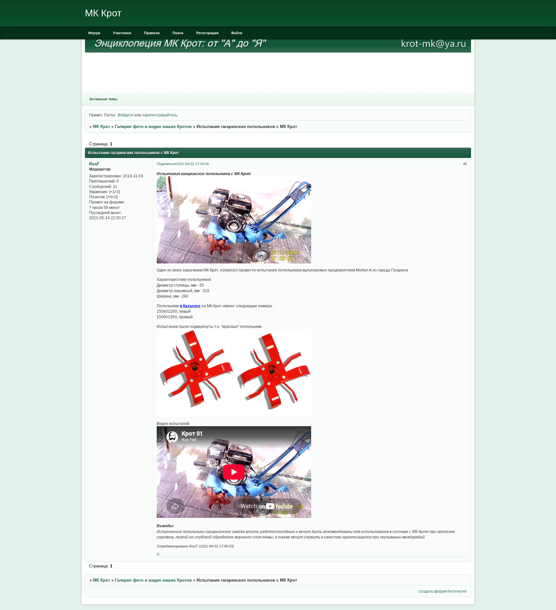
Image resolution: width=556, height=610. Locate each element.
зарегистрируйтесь (159, 115)
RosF (94, 164)
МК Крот (101, 126)
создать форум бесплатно (443, 591)
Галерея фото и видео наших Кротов (153, 126)
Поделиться (166, 164)
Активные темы (103, 99)
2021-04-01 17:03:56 (192, 164)
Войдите (126, 115)
